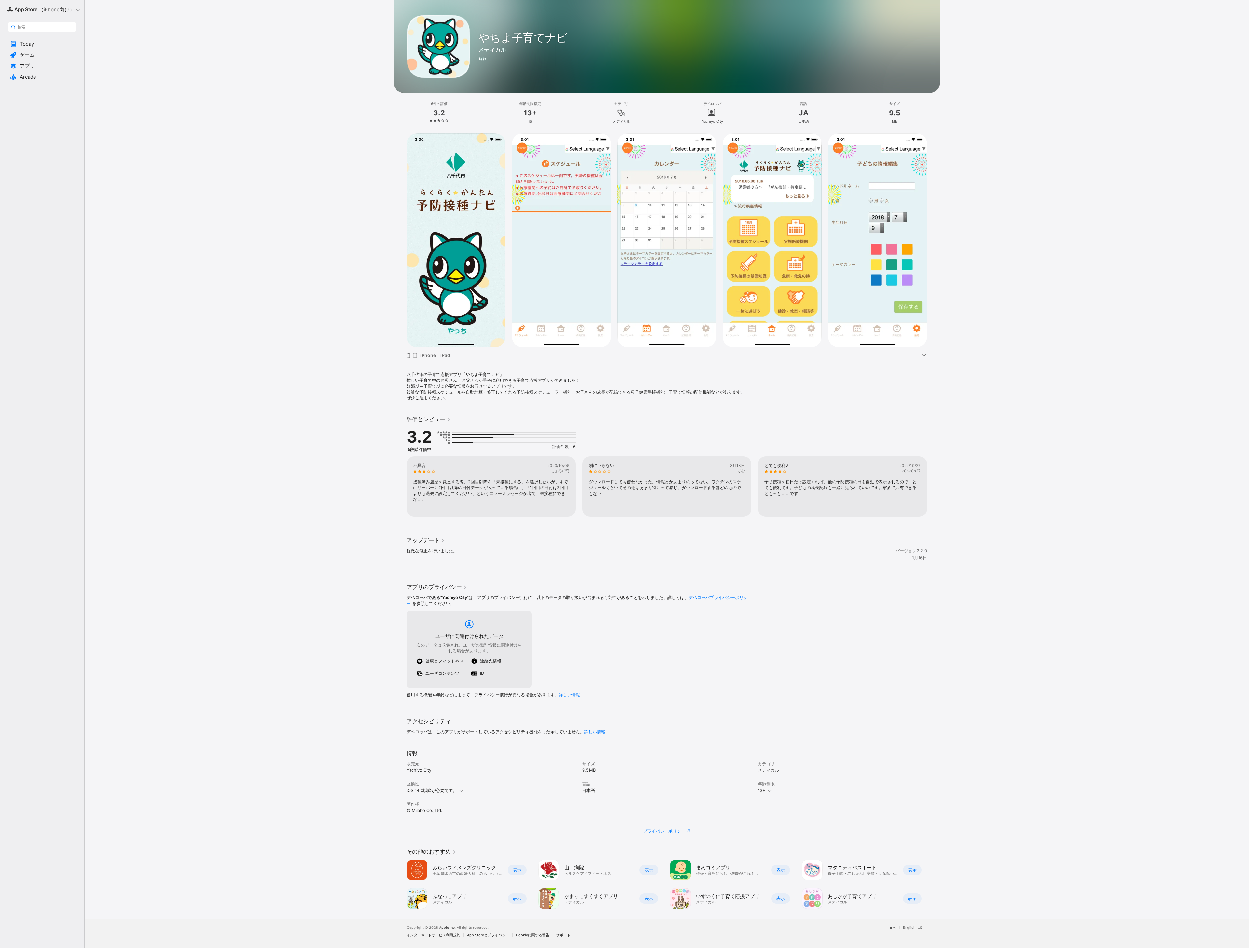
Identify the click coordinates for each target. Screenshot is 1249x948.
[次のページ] (933, 884)
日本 (892, 927)
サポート (563, 935)
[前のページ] (400, 884)
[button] (42, 44)
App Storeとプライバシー (488, 935)
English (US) (913, 927)
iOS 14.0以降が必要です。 (432, 790)
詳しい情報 (569, 694)
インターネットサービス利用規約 (433, 935)
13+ (761, 790)
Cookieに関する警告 (532, 935)
